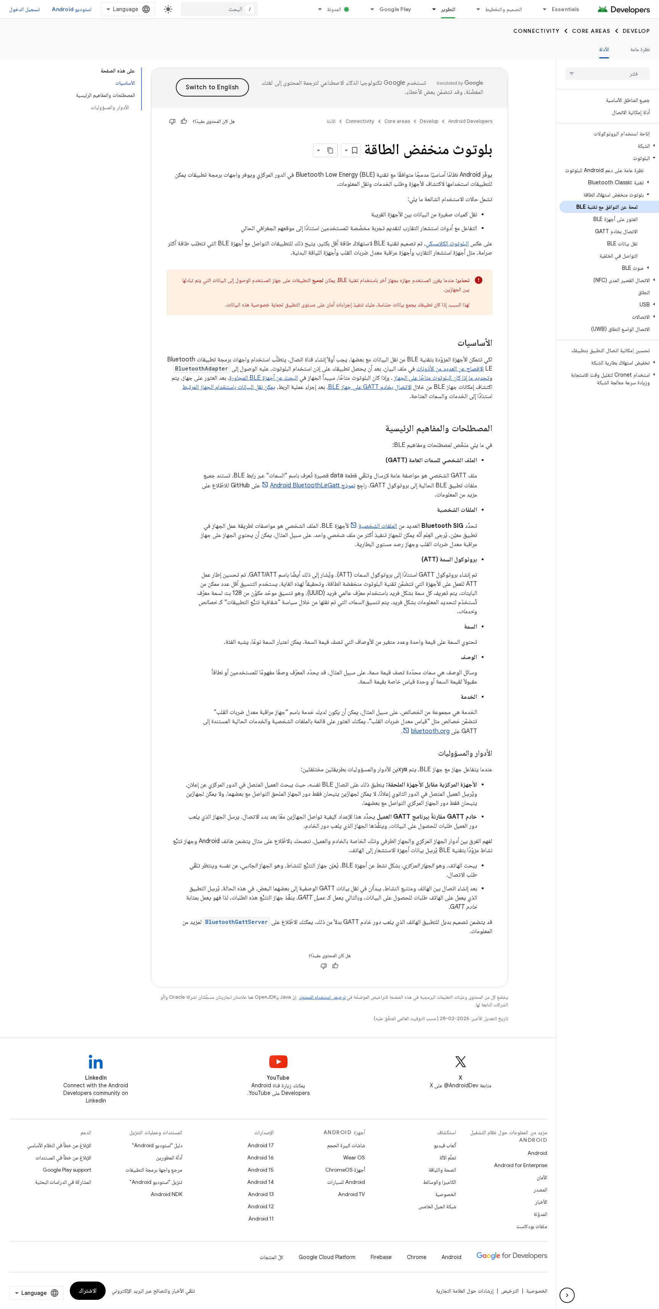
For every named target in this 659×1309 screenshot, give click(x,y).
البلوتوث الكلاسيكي (447, 243)
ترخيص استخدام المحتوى (322, 997)
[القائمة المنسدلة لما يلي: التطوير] (430, 9)
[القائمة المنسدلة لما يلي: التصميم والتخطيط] (475, 9)
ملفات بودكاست (531, 1226)
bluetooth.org (430, 731)
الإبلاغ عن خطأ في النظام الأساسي (59, 1145)
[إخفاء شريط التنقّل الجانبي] (567, 1295)
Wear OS (354, 1157)
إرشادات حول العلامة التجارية (464, 1291)
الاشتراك (87, 1290)
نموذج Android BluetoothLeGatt (312, 485)
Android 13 (261, 1194)
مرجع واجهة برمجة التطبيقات (153, 1169)
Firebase (381, 1257)
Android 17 (261, 1145)
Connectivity (536, 30)
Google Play (395, 9)
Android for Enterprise (520, 1165)
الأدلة (604, 49)
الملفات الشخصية (377, 526)
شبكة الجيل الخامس (437, 1206)
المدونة (334, 9)
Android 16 (260, 1157)
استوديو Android (72, 9)
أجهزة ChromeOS (345, 1169)
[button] (609, 146)
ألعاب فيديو (445, 1145)
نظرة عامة (640, 49)
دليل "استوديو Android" (157, 1145)
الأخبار (541, 1201)
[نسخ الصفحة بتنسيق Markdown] (331, 150)
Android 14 (260, 1181)
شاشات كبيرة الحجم (346, 1145)
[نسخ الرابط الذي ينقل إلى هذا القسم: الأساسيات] (449, 343)
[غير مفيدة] (172, 121)
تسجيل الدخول (24, 9)
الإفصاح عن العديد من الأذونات (450, 368)
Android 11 (261, 1218)
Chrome (416, 1257)
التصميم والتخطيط (503, 9)
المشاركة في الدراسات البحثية (63, 1181)
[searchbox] (608, 74)
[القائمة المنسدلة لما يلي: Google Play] (369, 9)
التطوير (448, 9)
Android (537, 1152)
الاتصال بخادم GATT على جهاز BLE (369, 387)
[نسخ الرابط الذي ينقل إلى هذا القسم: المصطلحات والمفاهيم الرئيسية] (377, 429)
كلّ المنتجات (271, 1257)
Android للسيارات (346, 1181)
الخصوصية (445, 1194)
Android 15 (261, 1169)
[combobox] (219, 9)
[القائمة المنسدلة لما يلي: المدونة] (317, 9)
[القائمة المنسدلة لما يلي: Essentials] (541, 9)
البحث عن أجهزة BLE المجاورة (263, 378)
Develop (636, 30)
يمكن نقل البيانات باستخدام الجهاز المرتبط (228, 387)
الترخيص (510, 1291)
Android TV (351, 1194)
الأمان (542, 1177)
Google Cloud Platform (327, 1257)
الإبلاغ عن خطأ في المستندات (63, 1157)
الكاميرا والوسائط (439, 1181)
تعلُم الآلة (447, 1157)
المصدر (540, 1189)
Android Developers (470, 121)
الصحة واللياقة (442, 1169)
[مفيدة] (184, 121)
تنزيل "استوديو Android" (156, 1181)
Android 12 (261, 1206)
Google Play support (67, 1169)
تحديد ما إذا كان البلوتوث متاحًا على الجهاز (441, 378)
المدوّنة (540, 1214)
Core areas (591, 30)
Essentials (566, 9)
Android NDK (166, 1194)
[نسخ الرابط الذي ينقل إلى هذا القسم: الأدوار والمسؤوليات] (430, 753)
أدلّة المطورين (169, 1157)
